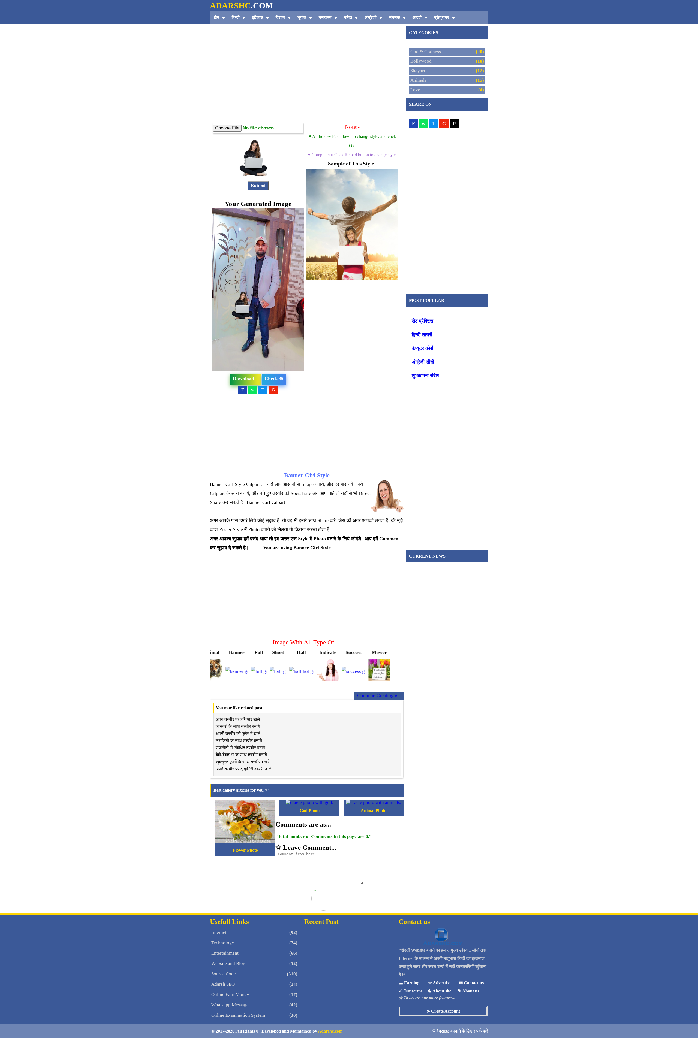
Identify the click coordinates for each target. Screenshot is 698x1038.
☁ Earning (409, 982)
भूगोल (301, 17)
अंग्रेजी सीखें (423, 362)
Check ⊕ (273, 378)
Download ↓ (245, 378)
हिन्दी (236, 17)
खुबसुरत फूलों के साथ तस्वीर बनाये (243, 761)
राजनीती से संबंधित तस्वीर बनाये (240, 747)
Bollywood (421, 61)
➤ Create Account (443, 1011)
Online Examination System (238, 1015)
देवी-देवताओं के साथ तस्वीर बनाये (241, 754)
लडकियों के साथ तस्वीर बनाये (239, 740)
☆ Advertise (439, 982)
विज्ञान (280, 17)
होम (216, 17)
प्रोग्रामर (441, 17)
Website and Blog (228, 963)
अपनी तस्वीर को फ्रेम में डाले (238, 733)
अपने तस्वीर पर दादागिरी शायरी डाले (244, 769)
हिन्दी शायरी (422, 334)
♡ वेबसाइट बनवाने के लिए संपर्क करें (460, 1031)
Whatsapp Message (230, 1004)
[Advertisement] (307, 84)
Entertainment (225, 953)
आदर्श (417, 17)
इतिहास (257, 17)
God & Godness (425, 51)
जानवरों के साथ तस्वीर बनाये (238, 726)
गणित (348, 17)
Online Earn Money (230, 994)
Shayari (417, 70)
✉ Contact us (471, 982)
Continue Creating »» (378, 695)
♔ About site (439, 991)
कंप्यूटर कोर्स (422, 348)
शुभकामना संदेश (425, 375)
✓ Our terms (410, 991)
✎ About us (468, 991)
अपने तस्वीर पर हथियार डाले (238, 719)
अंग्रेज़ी (371, 17)
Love (415, 89)
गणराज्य (325, 17)
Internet (219, 932)
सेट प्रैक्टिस (422, 321)
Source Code (223, 973)
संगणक (394, 17)
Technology (222, 942)
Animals (418, 80)
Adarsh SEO (223, 984)
